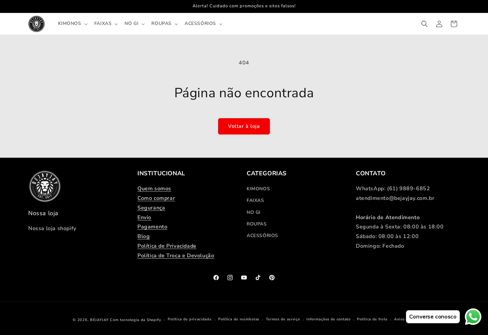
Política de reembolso (238, 319)
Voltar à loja (244, 126)
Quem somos (154, 188)
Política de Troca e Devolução (175, 255)
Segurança (151, 207)
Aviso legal (404, 319)
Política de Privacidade (167, 246)
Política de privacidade (189, 319)
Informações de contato (328, 319)
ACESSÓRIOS (262, 235)
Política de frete (372, 319)
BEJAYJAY (99, 319)
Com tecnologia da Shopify (135, 319)
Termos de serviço (283, 319)
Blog (143, 236)
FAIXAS (255, 200)
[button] (72, 24)
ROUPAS (257, 224)
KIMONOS (258, 189)
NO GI (254, 212)
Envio (144, 217)
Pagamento (152, 226)
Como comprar (156, 198)
